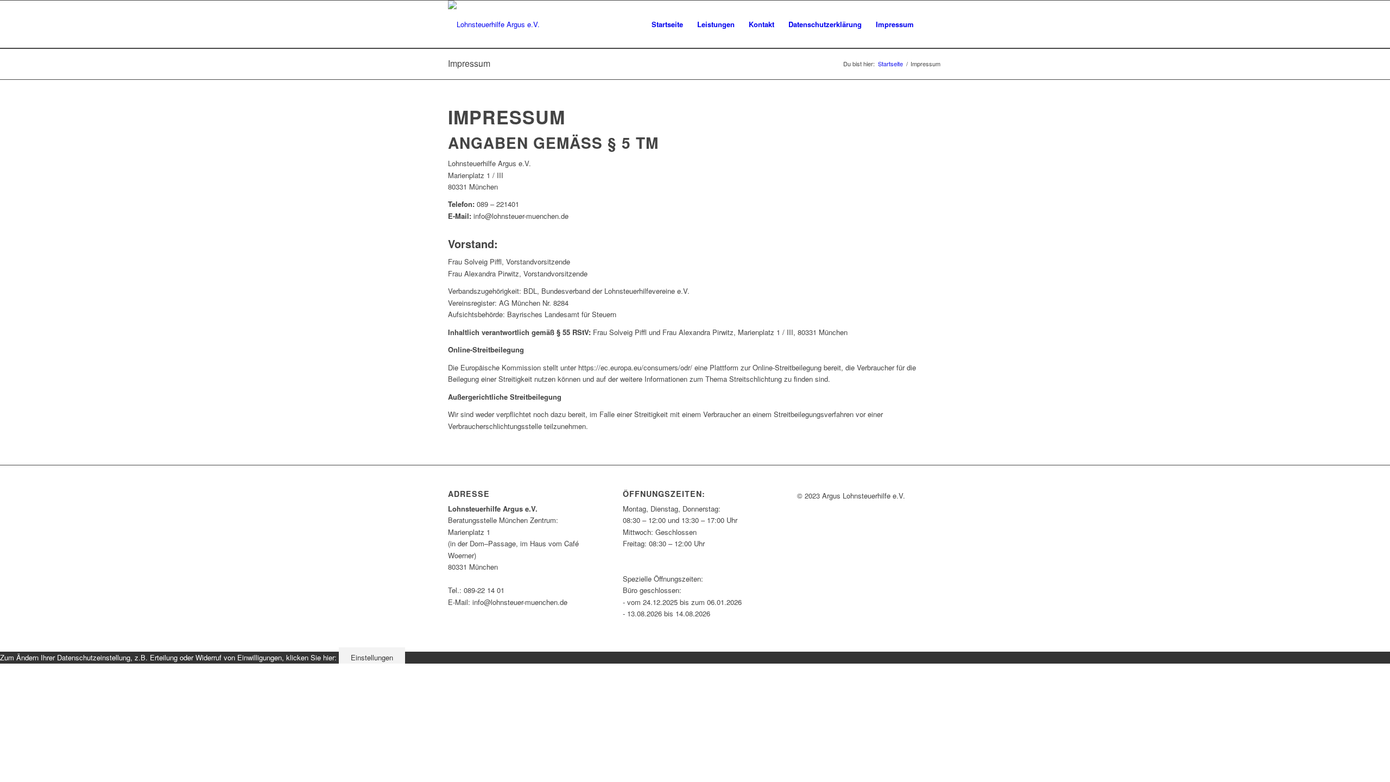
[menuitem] (667, 24)
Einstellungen (372, 657)
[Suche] (931, 24)
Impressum (469, 63)
